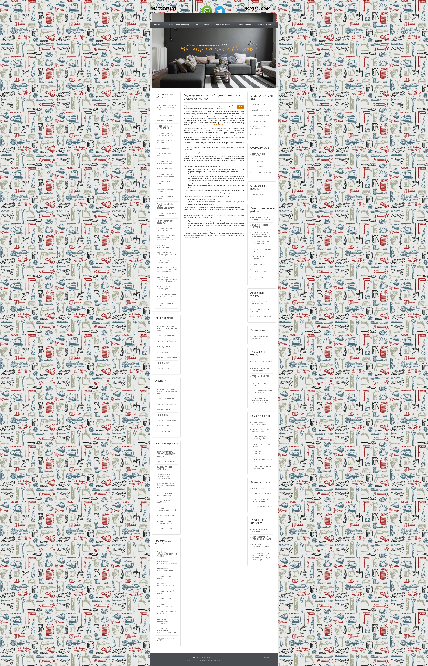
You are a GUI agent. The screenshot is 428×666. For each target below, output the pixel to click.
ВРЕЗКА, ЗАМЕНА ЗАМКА (166, 461)
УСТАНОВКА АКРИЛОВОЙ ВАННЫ (166, 183)
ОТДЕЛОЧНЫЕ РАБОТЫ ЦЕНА (260, 384)
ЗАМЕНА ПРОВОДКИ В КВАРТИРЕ (260, 226)
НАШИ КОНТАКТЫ (258, 105)
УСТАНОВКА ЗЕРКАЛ (164, 529)
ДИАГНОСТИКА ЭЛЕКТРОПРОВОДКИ (259, 278)
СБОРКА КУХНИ (257, 167)
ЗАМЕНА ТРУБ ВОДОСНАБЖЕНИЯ (163, 246)
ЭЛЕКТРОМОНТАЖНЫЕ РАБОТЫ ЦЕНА (260, 369)
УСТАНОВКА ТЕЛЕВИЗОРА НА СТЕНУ (166, 613)
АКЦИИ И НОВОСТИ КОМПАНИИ (259, 128)
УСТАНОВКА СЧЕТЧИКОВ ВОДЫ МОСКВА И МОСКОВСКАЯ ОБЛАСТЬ (166, 238)
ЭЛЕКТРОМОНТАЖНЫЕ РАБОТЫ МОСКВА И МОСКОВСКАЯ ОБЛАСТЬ (261, 234)
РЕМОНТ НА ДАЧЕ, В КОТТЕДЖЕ (259, 530)
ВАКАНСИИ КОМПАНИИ (260, 116)
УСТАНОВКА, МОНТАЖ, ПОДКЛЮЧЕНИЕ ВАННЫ (165, 175)
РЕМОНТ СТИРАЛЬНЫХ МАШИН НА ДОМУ (260, 430)
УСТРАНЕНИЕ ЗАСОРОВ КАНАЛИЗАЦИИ (165, 261)
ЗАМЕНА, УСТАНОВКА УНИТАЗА (165, 155)
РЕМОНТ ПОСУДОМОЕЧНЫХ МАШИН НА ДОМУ (262, 438)
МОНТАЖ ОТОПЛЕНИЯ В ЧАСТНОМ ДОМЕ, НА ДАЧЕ (261, 538)
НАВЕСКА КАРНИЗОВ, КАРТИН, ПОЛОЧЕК (164, 468)
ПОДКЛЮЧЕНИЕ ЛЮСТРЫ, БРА (261, 250)
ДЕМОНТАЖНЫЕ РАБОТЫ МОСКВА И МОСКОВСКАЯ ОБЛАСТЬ (166, 486)
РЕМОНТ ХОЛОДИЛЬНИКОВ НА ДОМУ (262, 445)
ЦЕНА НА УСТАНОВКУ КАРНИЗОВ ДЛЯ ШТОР (165, 522)
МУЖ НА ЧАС (158, 25)
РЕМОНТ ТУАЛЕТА (163, 368)
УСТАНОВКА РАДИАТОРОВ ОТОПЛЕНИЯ (166, 214)
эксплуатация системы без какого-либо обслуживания (225, 202)
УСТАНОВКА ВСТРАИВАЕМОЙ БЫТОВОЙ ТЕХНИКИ (167, 554)
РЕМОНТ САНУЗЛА (163, 363)
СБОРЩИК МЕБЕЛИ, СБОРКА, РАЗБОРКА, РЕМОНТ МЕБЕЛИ (164, 476)
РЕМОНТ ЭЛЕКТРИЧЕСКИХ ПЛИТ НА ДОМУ (261, 453)
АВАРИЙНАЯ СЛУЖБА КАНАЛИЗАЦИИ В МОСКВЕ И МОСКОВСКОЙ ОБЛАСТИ (167, 279)
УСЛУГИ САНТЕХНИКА (224, 25)
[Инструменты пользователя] (240, 107)
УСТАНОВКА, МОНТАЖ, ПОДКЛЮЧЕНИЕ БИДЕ (165, 162)
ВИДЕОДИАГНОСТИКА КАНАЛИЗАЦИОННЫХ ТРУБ (166, 254)
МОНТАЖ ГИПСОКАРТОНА (166, 516)
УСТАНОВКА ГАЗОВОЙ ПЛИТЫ (165, 577)
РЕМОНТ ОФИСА (258, 488)
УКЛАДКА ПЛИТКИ (258, 195)
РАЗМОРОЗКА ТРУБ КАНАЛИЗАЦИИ (164, 288)
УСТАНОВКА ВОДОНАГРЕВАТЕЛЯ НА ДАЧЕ (260, 546)
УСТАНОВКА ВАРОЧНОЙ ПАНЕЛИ (165, 592)
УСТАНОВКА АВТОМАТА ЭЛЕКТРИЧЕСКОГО (260, 243)
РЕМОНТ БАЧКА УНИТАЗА (166, 169)
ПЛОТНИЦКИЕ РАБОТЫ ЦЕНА (260, 377)
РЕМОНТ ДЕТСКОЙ (163, 347)
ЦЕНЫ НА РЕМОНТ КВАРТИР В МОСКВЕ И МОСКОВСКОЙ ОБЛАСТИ (167, 328)
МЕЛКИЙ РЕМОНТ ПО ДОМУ (262, 110)
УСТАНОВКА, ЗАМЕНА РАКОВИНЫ (165, 142)
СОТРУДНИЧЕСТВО (259, 121)
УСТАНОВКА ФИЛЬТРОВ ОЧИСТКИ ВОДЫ (165, 229)
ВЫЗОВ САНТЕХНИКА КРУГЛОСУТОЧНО (164, 127)
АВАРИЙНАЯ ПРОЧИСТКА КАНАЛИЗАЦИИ (261, 303)
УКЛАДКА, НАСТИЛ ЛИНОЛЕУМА (163, 502)
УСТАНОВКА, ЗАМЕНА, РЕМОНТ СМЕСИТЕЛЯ (165, 134)
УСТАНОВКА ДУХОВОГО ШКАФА (165, 639)
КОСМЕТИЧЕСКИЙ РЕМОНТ (166, 341)
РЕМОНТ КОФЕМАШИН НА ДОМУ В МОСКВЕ (261, 468)
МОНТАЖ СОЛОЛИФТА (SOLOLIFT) (165, 222)
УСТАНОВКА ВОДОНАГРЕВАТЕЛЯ (164, 605)
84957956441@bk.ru (219, 125)
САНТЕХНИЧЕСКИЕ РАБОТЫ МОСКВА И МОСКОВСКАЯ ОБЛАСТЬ (167, 108)
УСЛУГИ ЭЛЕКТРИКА (245, 25)
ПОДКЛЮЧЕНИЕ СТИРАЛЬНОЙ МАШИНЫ (165, 570)
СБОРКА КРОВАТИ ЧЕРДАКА (262, 172)
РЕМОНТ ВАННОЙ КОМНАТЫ (167, 357)
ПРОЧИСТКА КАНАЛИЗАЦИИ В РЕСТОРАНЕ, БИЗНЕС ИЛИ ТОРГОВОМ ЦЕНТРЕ (167, 270)
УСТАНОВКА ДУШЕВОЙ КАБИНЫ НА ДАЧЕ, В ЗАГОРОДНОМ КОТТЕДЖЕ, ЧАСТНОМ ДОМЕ (261, 557)
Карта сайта (267, 657)
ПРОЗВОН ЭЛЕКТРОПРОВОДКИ (259, 271)
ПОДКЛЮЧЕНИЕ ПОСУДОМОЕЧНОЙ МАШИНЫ (167, 562)
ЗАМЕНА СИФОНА (163, 148)
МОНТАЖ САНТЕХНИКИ (165, 115)
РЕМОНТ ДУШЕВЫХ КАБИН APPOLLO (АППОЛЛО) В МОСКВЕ (166, 296)
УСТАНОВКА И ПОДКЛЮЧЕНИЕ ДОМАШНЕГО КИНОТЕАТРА (166, 630)
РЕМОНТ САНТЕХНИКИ (165, 120)
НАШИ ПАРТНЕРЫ (258, 134)
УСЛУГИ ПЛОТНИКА (264, 25)
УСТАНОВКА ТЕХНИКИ (202, 25)
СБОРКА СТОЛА (257, 161)
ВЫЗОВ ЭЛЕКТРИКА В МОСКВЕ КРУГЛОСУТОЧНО (261, 218)
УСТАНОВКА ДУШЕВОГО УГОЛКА (165, 304)
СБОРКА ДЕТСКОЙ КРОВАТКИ (258, 155)
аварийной (205, 199)
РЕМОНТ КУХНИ (162, 352)
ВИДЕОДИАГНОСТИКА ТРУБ (262, 317)
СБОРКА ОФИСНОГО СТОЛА (262, 507)
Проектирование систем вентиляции (260, 337)
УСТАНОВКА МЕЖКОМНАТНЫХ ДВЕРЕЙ (166, 509)
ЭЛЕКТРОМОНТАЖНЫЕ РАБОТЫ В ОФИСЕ (260, 500)
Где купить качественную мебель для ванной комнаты (203, 660)
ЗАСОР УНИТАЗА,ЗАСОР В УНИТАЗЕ (261, 310)
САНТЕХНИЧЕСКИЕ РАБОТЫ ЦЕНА (262, 362)
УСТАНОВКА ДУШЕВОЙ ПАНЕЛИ (165, 197)
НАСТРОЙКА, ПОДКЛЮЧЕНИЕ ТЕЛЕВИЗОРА (162, 621)
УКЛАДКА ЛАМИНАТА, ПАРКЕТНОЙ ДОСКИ (164, 494)
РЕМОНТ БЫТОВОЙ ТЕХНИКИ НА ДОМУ (259, 423)
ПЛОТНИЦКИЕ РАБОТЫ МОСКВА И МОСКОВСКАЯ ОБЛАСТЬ (166, 454)
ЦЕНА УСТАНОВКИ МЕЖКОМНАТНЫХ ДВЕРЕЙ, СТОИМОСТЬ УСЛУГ (262, 400)
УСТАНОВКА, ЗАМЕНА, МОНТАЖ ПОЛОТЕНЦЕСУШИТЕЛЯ (165, 206)
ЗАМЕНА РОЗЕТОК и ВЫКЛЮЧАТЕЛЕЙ (259, 258)
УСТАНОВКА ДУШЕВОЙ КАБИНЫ (165, 190)
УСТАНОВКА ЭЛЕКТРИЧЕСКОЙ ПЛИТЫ (166, 585)
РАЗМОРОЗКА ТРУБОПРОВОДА (179, 25)
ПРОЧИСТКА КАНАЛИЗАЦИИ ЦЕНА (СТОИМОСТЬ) (262, 392)
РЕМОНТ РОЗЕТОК (258, 264)
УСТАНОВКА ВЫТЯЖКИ (165, 599)
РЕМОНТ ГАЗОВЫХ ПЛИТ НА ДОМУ (262, 460)
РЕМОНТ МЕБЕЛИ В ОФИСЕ (262, 494)
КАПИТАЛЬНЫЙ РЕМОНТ (166, 336)
